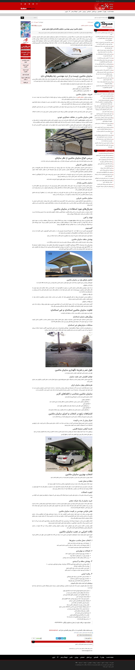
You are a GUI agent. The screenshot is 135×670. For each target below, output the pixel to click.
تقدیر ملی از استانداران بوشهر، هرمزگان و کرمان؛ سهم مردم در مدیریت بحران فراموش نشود (103, 136)
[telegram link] (62, 638)
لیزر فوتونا (26, 82)
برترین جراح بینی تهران (25, 61)
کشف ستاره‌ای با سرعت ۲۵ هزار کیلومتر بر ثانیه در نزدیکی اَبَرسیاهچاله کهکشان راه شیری (103, 128)
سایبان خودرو (76, 632)
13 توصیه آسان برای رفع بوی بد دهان (105, 159)
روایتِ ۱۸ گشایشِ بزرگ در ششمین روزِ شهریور (103, 70)
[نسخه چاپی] (32, 25)
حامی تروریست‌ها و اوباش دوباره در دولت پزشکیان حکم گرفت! (104, 82)
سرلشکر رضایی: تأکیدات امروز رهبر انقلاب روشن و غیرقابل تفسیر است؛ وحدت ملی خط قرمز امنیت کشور (104, 74)
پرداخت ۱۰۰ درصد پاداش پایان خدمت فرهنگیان (103, 178)
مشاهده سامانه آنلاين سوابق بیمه (106, 161)
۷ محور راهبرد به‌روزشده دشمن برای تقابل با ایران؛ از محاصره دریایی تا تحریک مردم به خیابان (103, 114)
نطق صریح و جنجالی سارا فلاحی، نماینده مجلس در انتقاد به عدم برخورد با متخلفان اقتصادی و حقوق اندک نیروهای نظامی (103, 119)
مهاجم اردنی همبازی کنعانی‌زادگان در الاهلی (83, 644)
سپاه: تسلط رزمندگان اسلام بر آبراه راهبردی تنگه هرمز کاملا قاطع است (104, 86)
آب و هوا (22, 1)
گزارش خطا (88, 638)
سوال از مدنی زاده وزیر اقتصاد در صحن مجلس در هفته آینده (103, 124)
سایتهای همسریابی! (108, 166)
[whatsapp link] (65, 638)
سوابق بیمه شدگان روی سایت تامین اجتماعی (104, 155)
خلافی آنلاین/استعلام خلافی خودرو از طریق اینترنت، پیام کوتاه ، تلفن (104, 181)
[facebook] (37, 4)
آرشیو (103, 662)
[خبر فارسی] (26, 47)
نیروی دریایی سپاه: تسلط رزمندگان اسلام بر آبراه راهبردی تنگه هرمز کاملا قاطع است (103, 61)
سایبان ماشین (80, 97)
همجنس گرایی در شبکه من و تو (106, 157)
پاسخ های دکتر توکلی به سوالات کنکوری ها (104, 186)
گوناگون (82, 25)
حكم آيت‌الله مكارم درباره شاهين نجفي (105, 164)
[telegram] (29, 4)
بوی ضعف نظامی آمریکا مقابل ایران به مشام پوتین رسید (104, 146)
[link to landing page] (106, 6)
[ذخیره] (35, 25)
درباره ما (34, 1)
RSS (76, 662)
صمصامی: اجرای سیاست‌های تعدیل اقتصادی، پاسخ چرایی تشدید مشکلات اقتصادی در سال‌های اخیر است (103, 38)
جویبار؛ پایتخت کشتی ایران (107, 111)
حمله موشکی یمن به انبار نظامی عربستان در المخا (104, 132)
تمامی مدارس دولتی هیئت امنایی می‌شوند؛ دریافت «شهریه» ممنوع (104, 78)
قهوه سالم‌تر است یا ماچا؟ (107, 98)
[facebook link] (59, 638)
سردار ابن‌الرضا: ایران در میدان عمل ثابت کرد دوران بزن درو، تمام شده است (104, 140)
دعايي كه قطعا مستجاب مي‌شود (106, 168)
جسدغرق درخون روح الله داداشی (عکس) (104, 184)
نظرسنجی (89, 662)
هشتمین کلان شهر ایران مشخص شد (105, 153)
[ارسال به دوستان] (33, 25)
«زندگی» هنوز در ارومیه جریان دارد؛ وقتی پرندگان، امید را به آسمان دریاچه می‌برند (104, 51)
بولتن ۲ (104, 12)
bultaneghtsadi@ (53, 630)
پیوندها (30, 1)
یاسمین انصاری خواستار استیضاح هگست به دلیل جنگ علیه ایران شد (104, 55)
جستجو (99, 662)
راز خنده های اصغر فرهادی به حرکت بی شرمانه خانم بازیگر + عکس (103, 175)
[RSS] (22, 4)
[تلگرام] (104, 24)
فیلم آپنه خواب (25, 75)
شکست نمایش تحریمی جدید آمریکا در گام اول (103, 143)
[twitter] (25, 4)
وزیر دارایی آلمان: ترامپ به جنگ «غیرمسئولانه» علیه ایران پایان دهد (103, 47)
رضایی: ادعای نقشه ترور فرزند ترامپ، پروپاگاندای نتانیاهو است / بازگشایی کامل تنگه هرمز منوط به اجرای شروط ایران (103, 102)
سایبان (80, 632)
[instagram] (33, 4)
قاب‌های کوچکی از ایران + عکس (106, 96)
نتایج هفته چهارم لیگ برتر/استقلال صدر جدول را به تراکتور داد (103, 67)
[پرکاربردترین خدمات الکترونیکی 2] (26, 29)
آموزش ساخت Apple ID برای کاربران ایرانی (104, 172)
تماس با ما (38, 1)
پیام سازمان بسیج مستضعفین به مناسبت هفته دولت (103, 33)
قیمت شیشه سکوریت (25, 66)
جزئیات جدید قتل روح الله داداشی (106, 170)
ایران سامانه (105, 666)
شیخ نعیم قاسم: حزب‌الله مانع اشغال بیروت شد (103, 64)
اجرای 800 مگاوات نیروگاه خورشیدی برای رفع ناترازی (98, 17)
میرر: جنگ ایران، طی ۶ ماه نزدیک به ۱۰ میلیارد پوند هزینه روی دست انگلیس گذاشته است (103, 43)
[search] (22, 18)
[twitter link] (57, 638)
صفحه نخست (110, 12)
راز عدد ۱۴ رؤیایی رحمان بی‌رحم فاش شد (104, 58)
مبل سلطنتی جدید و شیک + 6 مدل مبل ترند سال (103, 94)
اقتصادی (86, 25)
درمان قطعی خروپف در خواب (25, 78)
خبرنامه (26, 1)
